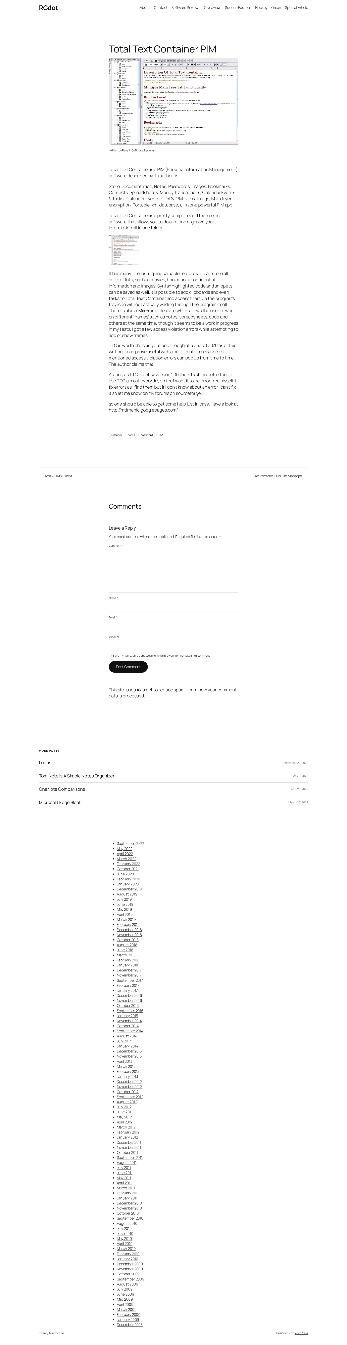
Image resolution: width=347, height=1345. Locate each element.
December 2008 (130, 1324)
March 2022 (126, 858)
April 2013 (124, 1061)
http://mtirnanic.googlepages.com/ (143, 410)
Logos (45, 762)
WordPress (301, 1333)
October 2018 (128, 939)
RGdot (48, 7)
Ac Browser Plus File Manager (278, 475)
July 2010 (124, 1228)
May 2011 (124, 1177)
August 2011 (127, 1162)
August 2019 (127, 894)
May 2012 (124, 1117)
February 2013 (128, 1071)
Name (113, 598)
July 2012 (124, 1106)
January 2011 (127, 1198)
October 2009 (128, 1273)
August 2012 (127, 1101)
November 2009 (130, 1268)
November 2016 (129, 1000)
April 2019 (125, 914)
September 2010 (130, 1218)
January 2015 (127, 1015)
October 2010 (128, 1213)
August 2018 (127, 944)
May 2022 (124, 848)
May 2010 (124, 1238)
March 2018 (126, 955)
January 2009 (128, 1319)
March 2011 (126, 1187)
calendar (116, 435)
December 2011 (129, 1142)
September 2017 (130, 980)
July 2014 (124, 1041)
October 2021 (128, 868)
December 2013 (129, 1051)
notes (131, 435)
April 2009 (125, 1304)
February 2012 (128, 1132)
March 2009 (127, 1309)
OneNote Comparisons (62, 789)
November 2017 (129, 975)
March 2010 (126, 1248)
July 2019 (124, 899)
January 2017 (127, 990)
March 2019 (126, 919)
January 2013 (127, 1076)
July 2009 (125, 1289)
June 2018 (125, 949)
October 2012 (128, 1091)
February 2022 (128, 863)
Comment (116, 545)
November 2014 (129, 1020)
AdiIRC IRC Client (58, 475)
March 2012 (126, 1127)
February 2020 (128, 879)
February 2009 (129, 1314)
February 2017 (128, 985)
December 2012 (129, 1081)
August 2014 (127, 1036)
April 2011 (124, 1182)
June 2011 (125, 1172)
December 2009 (130, 1263)
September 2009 (130, 1279)
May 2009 (125, 1299)
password (147, 435)
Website (114, 636)
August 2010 (127, 1223)
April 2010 (125, 1243)
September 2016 (130, 1010)
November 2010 (129, 1208)
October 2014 (128, 1025)
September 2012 (130, 1096)
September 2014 (130, 1030)
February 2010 (128, 1253)
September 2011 (130, 1157)
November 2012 (129, 1086)
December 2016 (129, 995)
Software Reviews (143, 150)
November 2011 (129, 1147)
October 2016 (128, 1005)
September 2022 (130, 843)
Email (113, 617)
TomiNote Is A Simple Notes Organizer (76, 775)
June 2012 (125, 1111)
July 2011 (124, 1167)
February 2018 (128, 960)
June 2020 (125, 874)
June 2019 (125, 904)
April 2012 (124, 1122)
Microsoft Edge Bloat (60, 802)
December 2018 (129, 929)
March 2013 (126, 1066)
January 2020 (128, 884)
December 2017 (129, 970)
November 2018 (129, 934)
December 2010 (129, 1203)
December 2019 (129, 889)
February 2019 (128, 924)
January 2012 (127, 1137)
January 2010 (127, 1258)
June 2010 (125, 1233)
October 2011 (127, 1152)
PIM (160, 435)
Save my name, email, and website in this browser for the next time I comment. (161, 655)
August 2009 (127, 1284)
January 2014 (127, 1046)
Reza (125, 150)
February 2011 (128, 1192)
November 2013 (129, 1056)
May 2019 (124, 909)
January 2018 (127, 965)
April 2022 (125, 853)
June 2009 (125, 1294)
